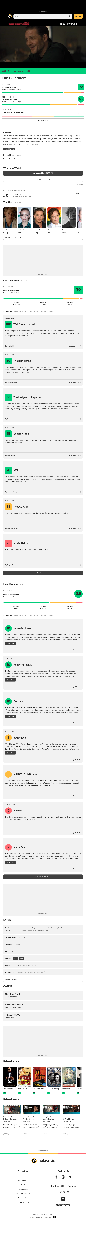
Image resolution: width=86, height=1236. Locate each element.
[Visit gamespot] (63, 1193)
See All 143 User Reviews (43, 877)
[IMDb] (54, 1217)
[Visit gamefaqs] (63, 1206)
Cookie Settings (23, 1202)
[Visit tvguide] (63, 1200)
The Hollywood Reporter (23, 397)
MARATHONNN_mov (22, 774)
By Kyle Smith (9, 346)
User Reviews (10, 584)
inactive (14, 811)
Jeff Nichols (17, 155)
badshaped (16, 738)
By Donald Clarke (11, 382)
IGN (12, 470)
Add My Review (43, 120)
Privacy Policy (23, 1189)
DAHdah (15, 701)
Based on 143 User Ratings (11, 102)
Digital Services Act (23, 1193)
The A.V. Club (17, 507)
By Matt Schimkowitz (12, 528)
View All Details (11, 979)
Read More (10, 643)
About (23, 1176)
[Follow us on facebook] (56, 1178)
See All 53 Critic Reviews (43, 573)
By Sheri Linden (10, 419)
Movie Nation (17, 543)
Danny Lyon (24, 159)
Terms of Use (22, 1198)
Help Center (22, 1180)
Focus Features (17, 71)
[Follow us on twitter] (70, 1178)
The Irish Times (18, 361)
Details (7, 919)
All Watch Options (43, 179)
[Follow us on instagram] (63, 1178)
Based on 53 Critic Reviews (12, 89)
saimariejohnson (19, 628)
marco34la (16, 847)
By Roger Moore (10, 565)
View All (18, 202)
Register (78, 16)
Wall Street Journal (20, 324)
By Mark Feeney (10, 455)
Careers (23, 1185)
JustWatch (79, 184)
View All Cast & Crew (13, 237)
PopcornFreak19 (19, 665)
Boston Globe (18, 434)
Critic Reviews (11, 280)
